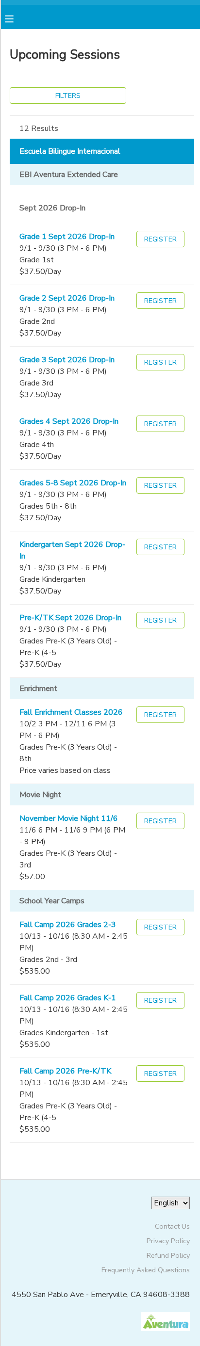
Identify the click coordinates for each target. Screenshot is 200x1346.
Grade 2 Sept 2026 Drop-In (67, 298)
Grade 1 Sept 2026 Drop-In (67, 236)
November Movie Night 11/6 (68, 818)
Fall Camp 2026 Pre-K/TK (65, 1071)
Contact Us (172, 1226)
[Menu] (16, 18)
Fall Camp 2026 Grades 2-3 (67, 924)
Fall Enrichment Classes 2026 (71, 712)
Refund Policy (168, 1255)
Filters (68, 95)
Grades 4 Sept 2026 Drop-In (68, 421)
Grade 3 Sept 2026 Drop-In (67, 359)
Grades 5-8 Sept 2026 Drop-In (72, 483)
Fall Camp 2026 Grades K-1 (67, 998)
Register (160, 239)
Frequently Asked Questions (145, 1270)
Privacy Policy (168, 1241)
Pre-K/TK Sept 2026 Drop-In (70, 617)
